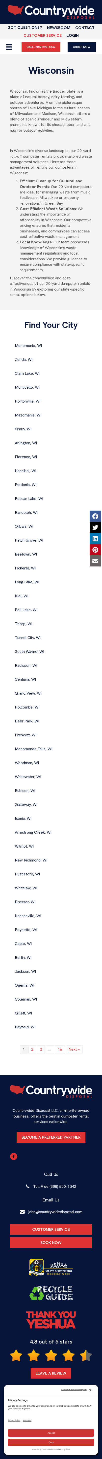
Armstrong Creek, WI (33, 832)
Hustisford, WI (27, 874)
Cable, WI (23, 943)
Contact (85, 27)
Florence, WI (26, 456)
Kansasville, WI (28, 915)
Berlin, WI (23, 957)
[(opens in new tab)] (51, 1267)
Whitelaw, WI (26, 888)
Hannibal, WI (25, 470)
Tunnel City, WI (28, 637)
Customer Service (43, 35)
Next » (74, 1049)
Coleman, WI (26, 999)
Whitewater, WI (28, 776)
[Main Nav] (9, 47)
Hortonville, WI (27, 401)
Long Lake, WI (27, 582)
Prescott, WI (25, 735)
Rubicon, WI (25, 790)
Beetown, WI (26, 554)
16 (60, 1049)
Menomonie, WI (28, 345)
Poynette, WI (26, 929)
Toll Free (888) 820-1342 (54, 1186)
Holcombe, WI (27, 707)
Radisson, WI (26, 665)
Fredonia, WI (25, 484)
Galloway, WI (26, 804)
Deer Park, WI (27, 721)
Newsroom (58, 27)
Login (73, 35)
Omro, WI (23, 429)
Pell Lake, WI (26, 609)
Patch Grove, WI (29, 540)
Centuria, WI (25, 679)
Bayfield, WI (25, 1027)
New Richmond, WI (31, 860)
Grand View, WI (28, 693)
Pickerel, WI (25, 568)
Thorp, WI (23, 623)
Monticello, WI (27, 387)
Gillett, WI (23, 1013)
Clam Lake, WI (27, 373)
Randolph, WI (26, 512)
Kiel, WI (21, 596)
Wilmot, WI (24, 846)
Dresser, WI (25, 901)
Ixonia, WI (23, 818)
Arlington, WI (26, 443)
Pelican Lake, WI (29, 498)
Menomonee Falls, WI (33, 748)
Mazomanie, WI (28, 415)
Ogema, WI (24, 985)
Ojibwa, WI (24, 526)
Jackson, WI (25, 971)
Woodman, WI (27, 762)
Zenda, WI (23, 359)
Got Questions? (24, 27)
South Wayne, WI (29, 651)
